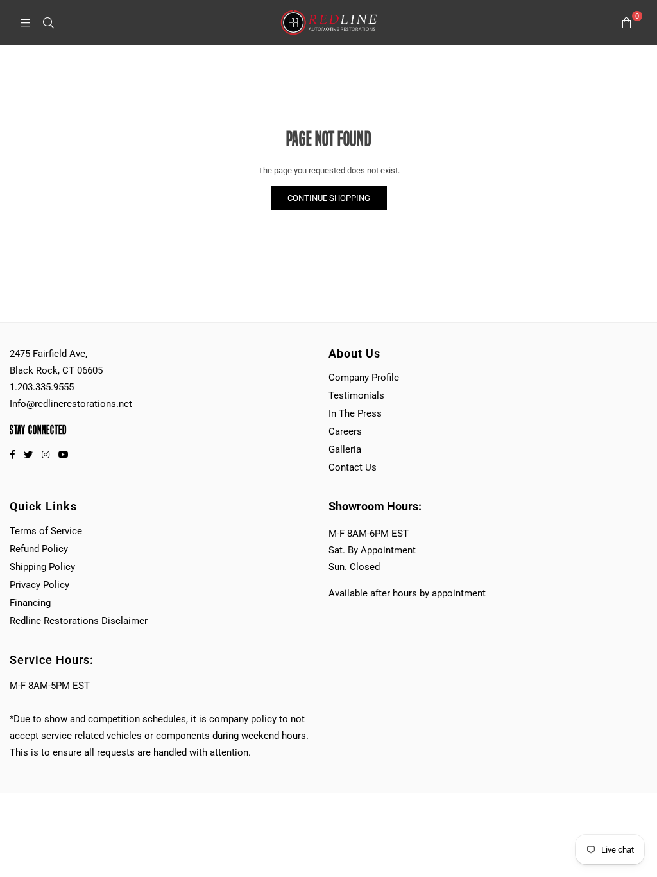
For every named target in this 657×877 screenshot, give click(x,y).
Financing (30, 603)
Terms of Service (46, 531)
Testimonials (356, 395)
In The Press (355, 413)
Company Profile (363, 377)
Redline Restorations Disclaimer (79, 621)
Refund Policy (39, 549)
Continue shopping (328, 198)
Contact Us (352, 467)
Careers (345, 431)
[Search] (48, 22)
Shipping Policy (42, 567)
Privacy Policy (39, 585)
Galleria (344, 449)
